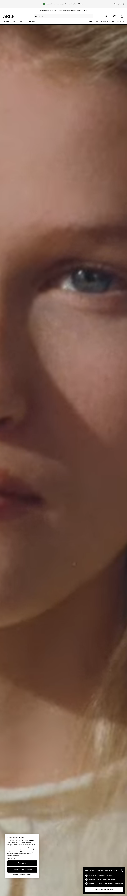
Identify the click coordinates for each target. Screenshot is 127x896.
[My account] (106, 16)
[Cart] (122, 16)
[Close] (122, 870)
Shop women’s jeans (66, 10)
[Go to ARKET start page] (10, 16)
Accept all (22, 863)
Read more (12, 858)
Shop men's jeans (80, 10)
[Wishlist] (114, 16)
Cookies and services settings (22, 874)
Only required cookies (22, 870)
